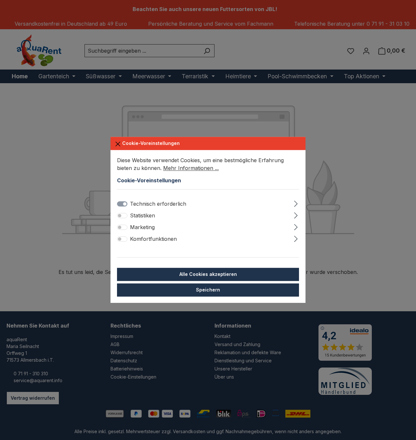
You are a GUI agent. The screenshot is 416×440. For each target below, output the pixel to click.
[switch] (122, 215)
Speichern (208, 290)
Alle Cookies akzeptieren (208, 274)
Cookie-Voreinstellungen (150, 143)
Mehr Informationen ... (191, 168)
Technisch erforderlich (158, 204)
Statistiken (142, 216)
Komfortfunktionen (153, 239)
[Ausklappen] (296, 203)
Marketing (142, 227)
